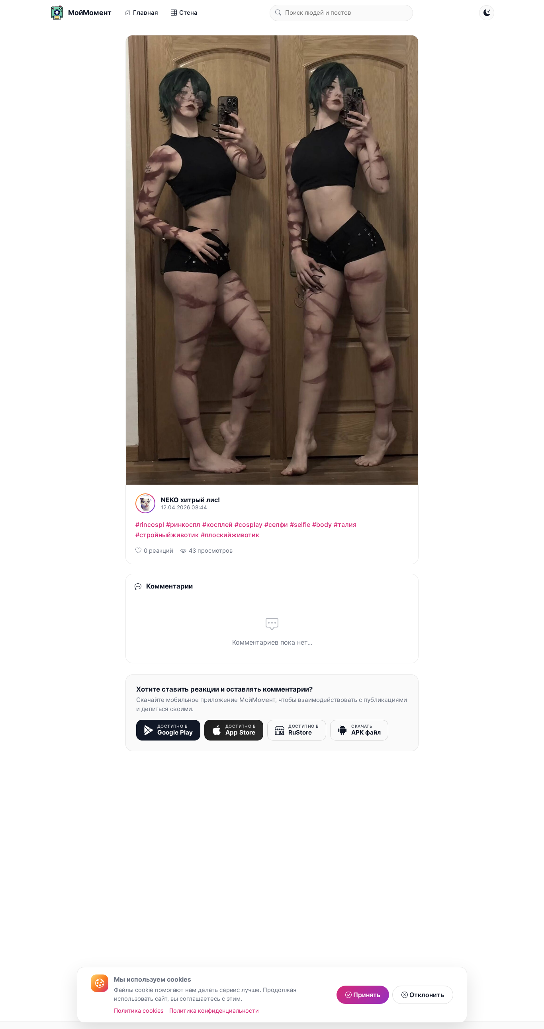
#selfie (300, 524)
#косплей (217, 524)
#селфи (276, 524)
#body (322, 524)
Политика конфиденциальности (214, 1010)
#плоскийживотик (230, 535)
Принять (366, 995)
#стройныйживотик (167, 535)
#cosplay (248, 524)
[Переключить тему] (486, 12)
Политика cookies (139, 1010)
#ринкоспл (183, 524)
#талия (345, 524)
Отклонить (426, 995)
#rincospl (149, 524)
